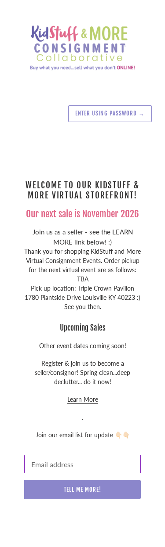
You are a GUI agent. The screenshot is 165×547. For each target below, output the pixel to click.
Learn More (82, 399)
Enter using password (110, 113)
